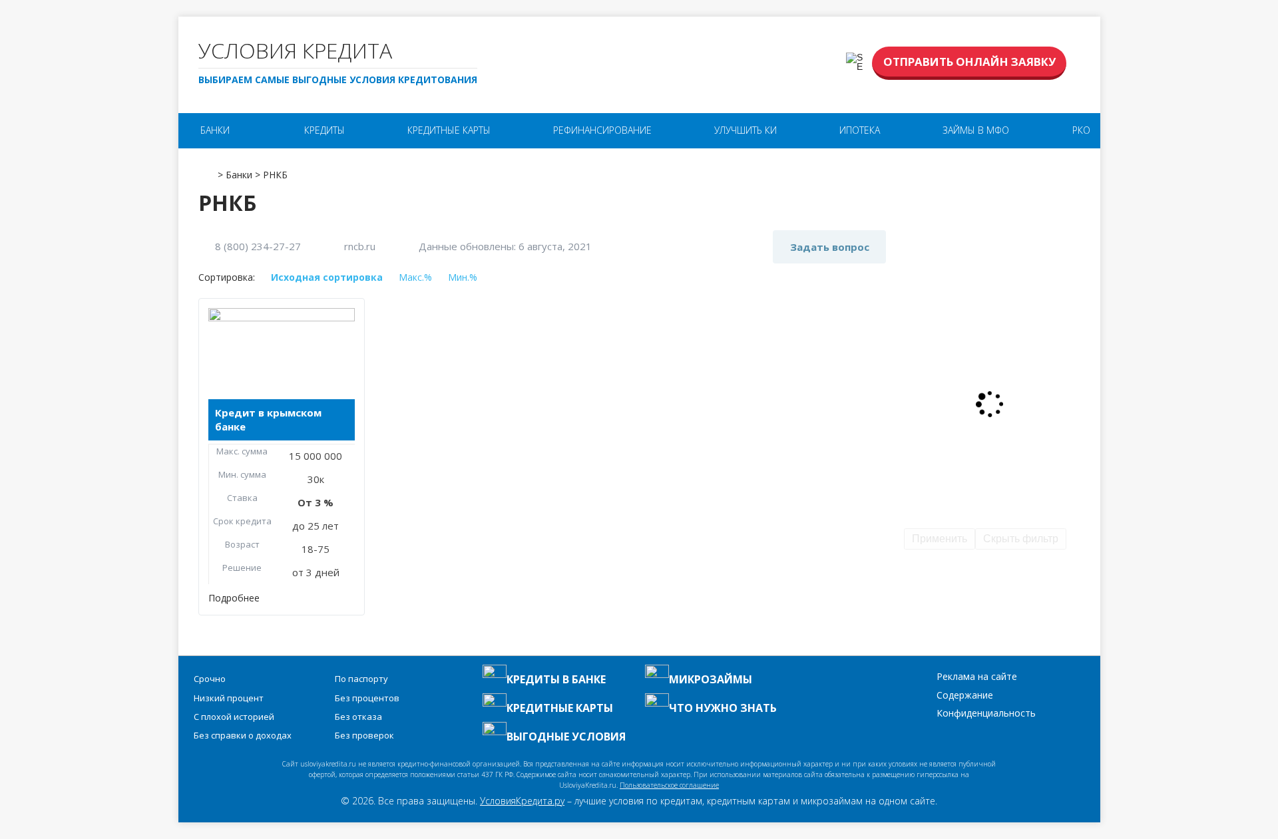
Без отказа (358, 717)
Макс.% (415, 277)
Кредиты (324, 130)
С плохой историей (234, 717)
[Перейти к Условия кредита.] (206, 170)
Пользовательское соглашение (669, 785)
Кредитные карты (449, 130)
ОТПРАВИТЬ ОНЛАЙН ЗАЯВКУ (969, 61)
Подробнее (234, 597)
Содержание (965, 695)
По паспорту (361, 679)
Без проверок (364, 735)
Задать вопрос (829, 246)
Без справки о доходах (243, 735)
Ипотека (859, 130)
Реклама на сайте (977, 676)
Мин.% (462, 277)
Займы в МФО (976, 130)
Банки (215, 130)
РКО (1081, 130)
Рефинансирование (602, 130)
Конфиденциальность (986, 713)
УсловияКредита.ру (522, 800)
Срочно (210, 679)
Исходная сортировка (327, 277)
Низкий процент (229, 698)
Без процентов (367, 698)
